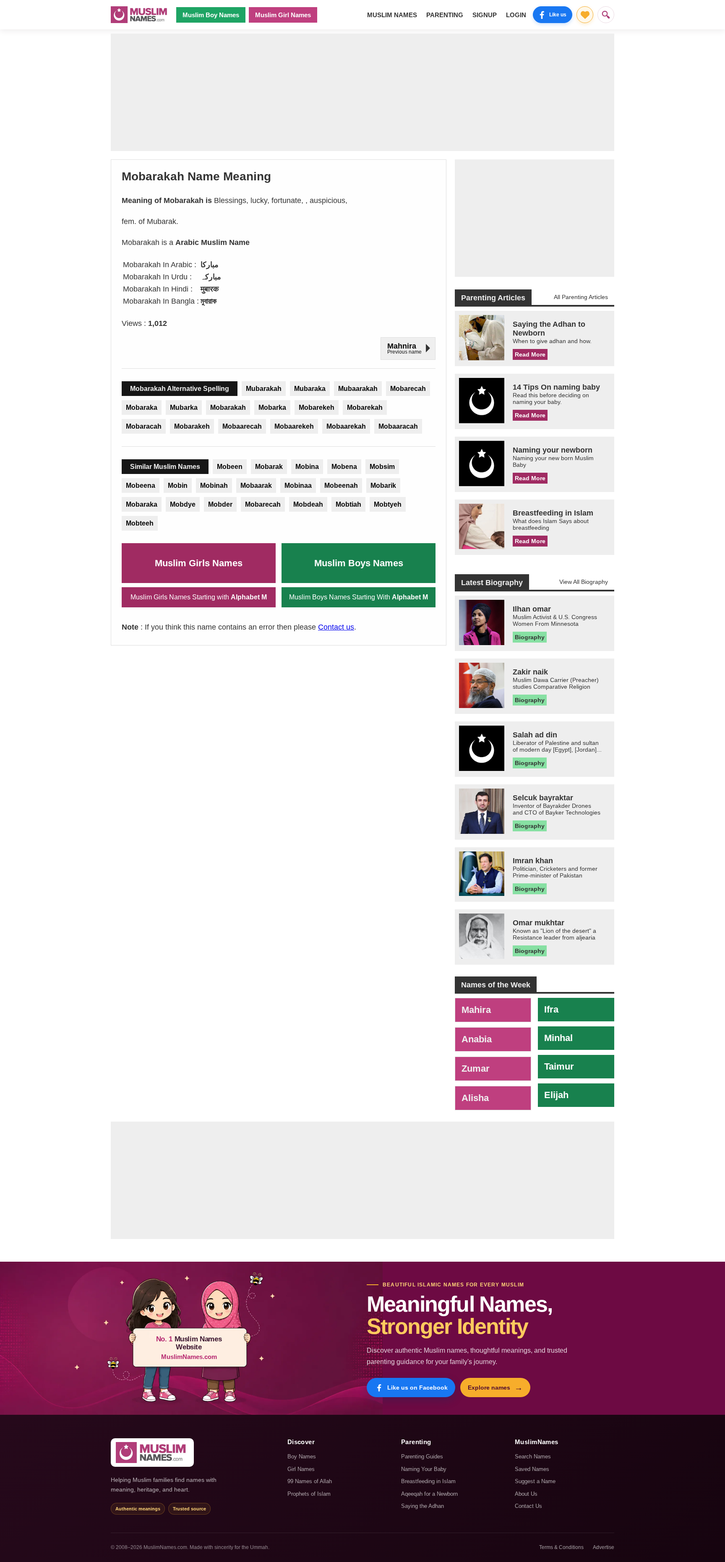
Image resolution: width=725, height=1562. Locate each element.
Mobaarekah (346, 426)
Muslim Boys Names (358, 563)
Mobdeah (308, 504)
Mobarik (383, 485)
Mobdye (183, 504)
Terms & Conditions (561, 1547)
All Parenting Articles (581, 297)
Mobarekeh (316, 407)
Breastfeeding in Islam (428, 1481)
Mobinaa (298, 485)
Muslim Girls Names (199, 563)
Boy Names (301, 1456)
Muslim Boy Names (211, 14)
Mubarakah (264, 388)
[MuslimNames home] (152, 1452)
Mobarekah (365, 407)
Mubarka (184, 407)
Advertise (603, 1547)
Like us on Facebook (417, 1387)
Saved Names (532, 1469)
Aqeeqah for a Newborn (429, 1494)
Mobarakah (228, 407)
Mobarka (272, 407)
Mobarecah (408, 388)
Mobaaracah (398, 426)
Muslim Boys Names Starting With (358, 597)
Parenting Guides (422, 1456)
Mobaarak (256, 485)
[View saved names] (584, 14)
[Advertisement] (362, 92)
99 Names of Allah (309, 1481)
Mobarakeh (192, 426)
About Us (526, 1494)
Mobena (344, 466)
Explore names (495, 1387)
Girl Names (301, 1469)
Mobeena (140, 485)
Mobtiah (348, 504)
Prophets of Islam (309, 1494)
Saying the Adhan (422, 1506)
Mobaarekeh (294, 426)
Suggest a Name (535, 1481)
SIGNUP (484, 14)
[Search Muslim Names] (605, 14)
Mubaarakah (358, 388)
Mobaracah (144, 426)
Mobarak (269, 466)
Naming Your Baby (423, 1469)
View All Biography (583, 581)
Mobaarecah (242, 426)
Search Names (533, 1456)
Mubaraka (310, 388)
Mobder (220, 504)
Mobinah (214, 485)
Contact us (336, 627)
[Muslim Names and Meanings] (140, 14)
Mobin (178, 485)
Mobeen (230, 466)
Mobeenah (341, 485)
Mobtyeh (388, 504)
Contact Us (528, 1506)
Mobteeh (140, 523)
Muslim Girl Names (283, 14)
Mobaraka (141, 407)
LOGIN (516, 14)
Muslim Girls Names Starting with (198, 597)
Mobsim (382, 466)
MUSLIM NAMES (392, 14)
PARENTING (444, 14)
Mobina (307, 466)
